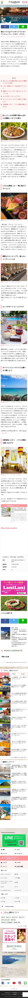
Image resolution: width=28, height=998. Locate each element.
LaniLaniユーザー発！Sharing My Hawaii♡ (18, 36)
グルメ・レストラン (5, 874)
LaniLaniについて (8, 992)
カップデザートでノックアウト (10, 96)
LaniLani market (9, 906)
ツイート (14, 26)
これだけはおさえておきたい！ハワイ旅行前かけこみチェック (11, 858)
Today (4, 674)
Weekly (13, 674)
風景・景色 (17, 922)
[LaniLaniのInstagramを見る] (19, 983)
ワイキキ (15, 917)
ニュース (4, 853)
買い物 (16, 874)
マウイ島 (3, 901)
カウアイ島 (17, 901)
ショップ (4, 862)
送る (23, 26)
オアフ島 (3, 898)
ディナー (22, 917)
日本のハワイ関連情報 (7, 922)
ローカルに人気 (6, 919)
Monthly (23, 674)
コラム (8, 36)
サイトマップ (21, 992)
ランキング (19, 853)
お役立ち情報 (19, 866)
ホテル (2, 886)
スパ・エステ (4, 878)
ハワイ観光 (17, 878)
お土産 (16, 882)
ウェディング (18, 890)
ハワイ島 (17, 898)
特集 (3, 849)
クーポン (18, 862)
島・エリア (5, 894)
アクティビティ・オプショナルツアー (7, 882)
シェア (5, 26)
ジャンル (4, 870)
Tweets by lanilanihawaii (8, 832)
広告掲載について (16, 994)
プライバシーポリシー (7, 994)
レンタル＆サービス (5, 890)
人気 (4, 917)
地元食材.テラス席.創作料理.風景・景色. (14, 650)
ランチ (9, 917)
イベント (4, 866)
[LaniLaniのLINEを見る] (25, 983)
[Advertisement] (14, 824)
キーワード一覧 (22, 926)
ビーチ (16, 886)
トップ (2, 662)
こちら (3, 433)
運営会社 (15, 992)
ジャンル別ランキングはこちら (18, 757)
